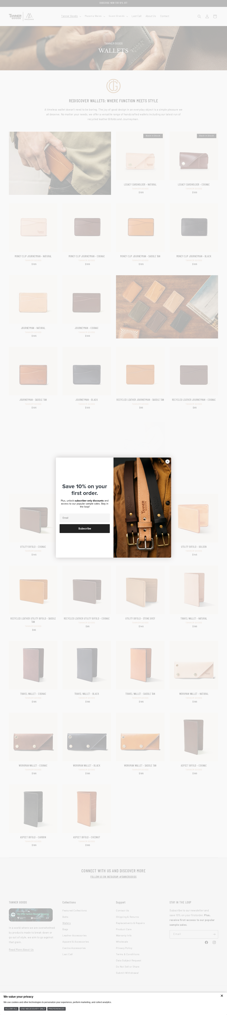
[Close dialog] (167, 461)
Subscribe (84, 528)
